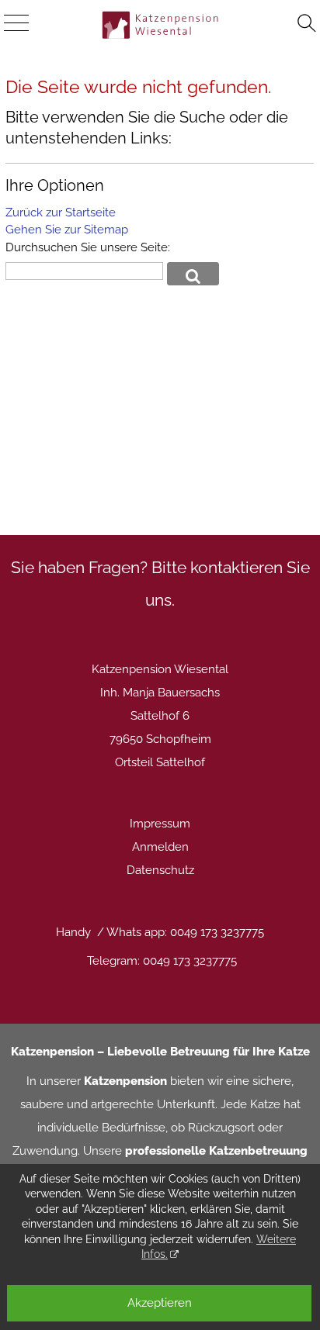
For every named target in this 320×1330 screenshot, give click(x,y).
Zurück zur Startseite (60, 212)
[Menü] (16, 24)
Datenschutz (160, 870)
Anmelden (160, 847)
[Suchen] (306, 23)
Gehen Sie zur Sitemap (66, 230)
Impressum (160, 824)
